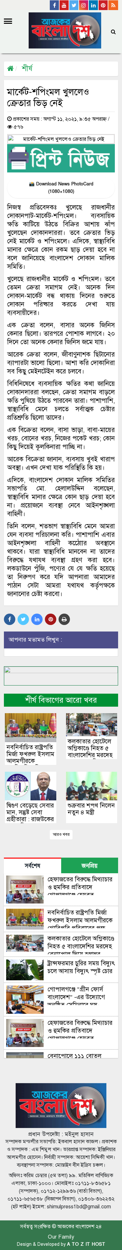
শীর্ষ (27, 68)
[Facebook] (55, 5)
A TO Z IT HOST (86, 1244)
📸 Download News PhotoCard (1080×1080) (61, 188)
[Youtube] (64, 5)
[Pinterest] (103, 5)
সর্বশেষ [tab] (32, 866)
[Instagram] (84, 5)
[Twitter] (74, 5)
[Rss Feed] (113, 5)
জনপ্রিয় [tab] (90, 866)
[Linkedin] (94, 5)
